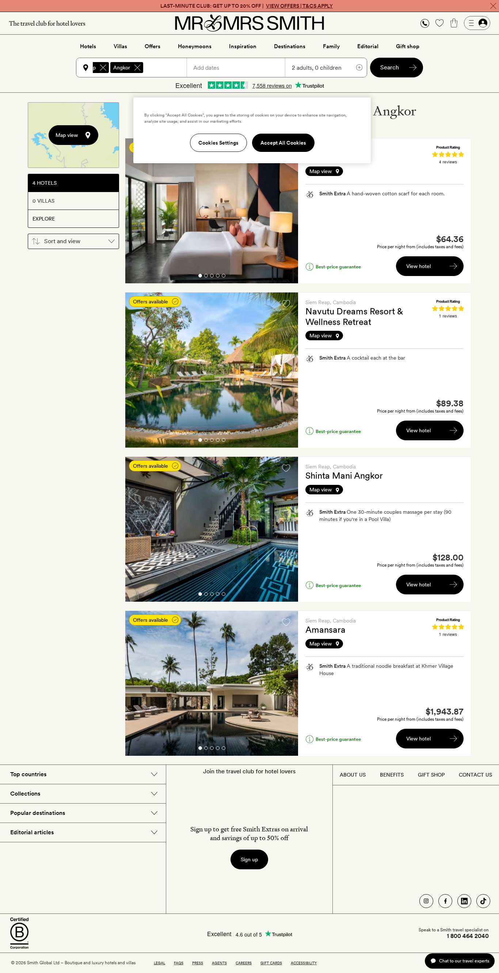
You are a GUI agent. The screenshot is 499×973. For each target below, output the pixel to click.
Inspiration (242, 46)
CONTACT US (475, 775)
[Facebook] (445, 901)
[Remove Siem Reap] (103, 67)
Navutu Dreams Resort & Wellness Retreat (354, 316)
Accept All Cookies (283, 143)
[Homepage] (249, 23)
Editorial (367, 46)
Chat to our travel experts (464, 961)
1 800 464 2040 (468, 936)
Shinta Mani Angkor (344, 475)
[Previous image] (136, 211)
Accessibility (304, 963)
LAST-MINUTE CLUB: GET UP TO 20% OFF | (246, 6)
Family (331, 46)
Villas (120, 46)
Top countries (28, 774)
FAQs (178, 963)
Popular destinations (37, 812)
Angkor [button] (121, 67)
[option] (211, 210)
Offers (152, 46)
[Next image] (287, 211)
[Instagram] (426, 901)
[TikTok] (483, 901)
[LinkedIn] (464, 901)
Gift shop (407, 46)
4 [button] (217, 276)
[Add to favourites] (286, 304)
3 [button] (211, 276)
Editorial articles (32, 832)
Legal (159, 963)
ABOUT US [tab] (353, 775)
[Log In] (477, 23)
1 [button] (200, 276)
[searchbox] (168, 67)
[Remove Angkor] (137, 67)
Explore (44, 219)
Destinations (289, 46)
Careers (244, 963)
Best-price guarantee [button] (338, 266)
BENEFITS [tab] (392, 775)
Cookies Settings (218, 143)
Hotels (88, 46)
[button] (424, 23)
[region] (252, 130)
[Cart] (454, 23)
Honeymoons (195, 46)
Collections (25, 793)
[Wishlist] (439, 23)
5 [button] (223, 276)
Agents (219, 963)
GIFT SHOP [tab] (431, 775)
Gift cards (271, 963)
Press (197, 963)
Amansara (325, 629)
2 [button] (206, 276)
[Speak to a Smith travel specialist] (424, 23)
